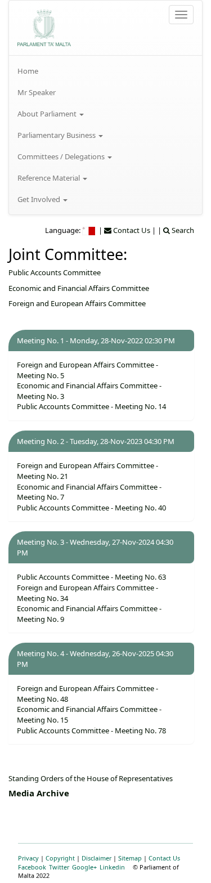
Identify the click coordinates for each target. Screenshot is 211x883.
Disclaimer (96, 858)
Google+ (84, 867)
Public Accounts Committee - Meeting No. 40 (91, 508)
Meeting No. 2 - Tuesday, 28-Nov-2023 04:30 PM (95, 441)
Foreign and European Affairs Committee (77, 303)
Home (27, 71)
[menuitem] (105, 71)
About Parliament (47, 114)
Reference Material (49, 178)
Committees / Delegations (61, 156)
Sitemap (130, 858)
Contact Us (164, 858)
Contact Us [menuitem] (130, 230)
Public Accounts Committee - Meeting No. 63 (91, 577)
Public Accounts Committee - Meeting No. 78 (91, 730)
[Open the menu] (181, 14)
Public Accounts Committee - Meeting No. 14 (91, 406)
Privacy (28, 858)
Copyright (60, 858)
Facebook (32, 867)
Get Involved (39, 199)
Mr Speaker (36, 92)
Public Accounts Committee (54, 272)
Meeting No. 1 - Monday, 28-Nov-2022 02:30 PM (96, 340)
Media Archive (38, 793)
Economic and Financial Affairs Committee (78, 288)
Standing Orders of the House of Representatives (90, 778)
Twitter (59, 867)
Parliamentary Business (57, 135)
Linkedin (112, 867)
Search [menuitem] (182, 230)
